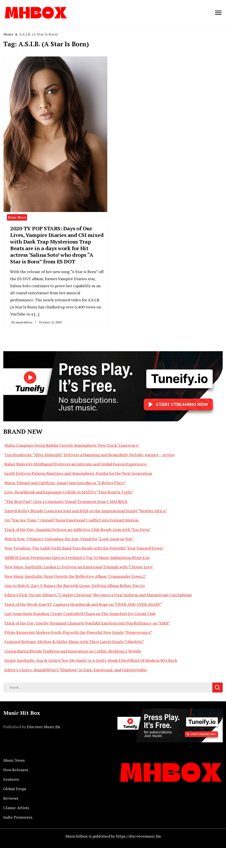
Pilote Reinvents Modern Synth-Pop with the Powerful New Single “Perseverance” (78, 632)
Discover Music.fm (43, 726)
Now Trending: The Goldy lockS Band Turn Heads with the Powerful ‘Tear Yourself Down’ (84, 548)
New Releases (15, 769)
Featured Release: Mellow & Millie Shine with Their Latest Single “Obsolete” (74, 641)
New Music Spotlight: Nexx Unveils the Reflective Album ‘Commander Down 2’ (75, 576)
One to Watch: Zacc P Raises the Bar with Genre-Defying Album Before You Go (74, 585)
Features (11, 779)
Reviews (10, 798)
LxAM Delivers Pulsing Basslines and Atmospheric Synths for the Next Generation (78, 473)
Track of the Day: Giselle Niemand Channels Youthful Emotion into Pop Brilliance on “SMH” (87, 623)
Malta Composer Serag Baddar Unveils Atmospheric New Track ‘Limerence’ (71, 445)
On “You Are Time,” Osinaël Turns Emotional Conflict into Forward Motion (71, 520)
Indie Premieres (17, 817)
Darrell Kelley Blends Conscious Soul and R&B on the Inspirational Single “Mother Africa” (85, 510)
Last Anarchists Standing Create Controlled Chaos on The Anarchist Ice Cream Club (79, 613)
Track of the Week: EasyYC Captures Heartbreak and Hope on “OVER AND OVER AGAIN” (83, 604)
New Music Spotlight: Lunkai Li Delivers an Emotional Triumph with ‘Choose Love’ (78, 566)
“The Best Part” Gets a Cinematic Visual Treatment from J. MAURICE (66, 501)
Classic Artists (16, 807)
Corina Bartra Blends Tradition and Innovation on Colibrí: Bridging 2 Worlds (72, 651)
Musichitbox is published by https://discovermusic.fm (113, 836)
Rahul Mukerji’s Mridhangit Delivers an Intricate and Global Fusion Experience (75, 464)
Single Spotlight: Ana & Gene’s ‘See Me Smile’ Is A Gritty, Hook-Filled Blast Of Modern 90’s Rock (90, 660)
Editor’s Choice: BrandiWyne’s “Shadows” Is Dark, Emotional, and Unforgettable (75, 669)
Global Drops (14, 788)
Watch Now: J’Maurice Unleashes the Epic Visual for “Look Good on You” (69, 538)
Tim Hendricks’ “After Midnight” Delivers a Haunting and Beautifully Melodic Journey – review (89, 454)
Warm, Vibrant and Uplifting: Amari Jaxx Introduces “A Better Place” (65, 482)
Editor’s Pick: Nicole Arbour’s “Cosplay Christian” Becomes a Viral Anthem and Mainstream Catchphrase (98, 594)
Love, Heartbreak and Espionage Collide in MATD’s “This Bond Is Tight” (69, 492)
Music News (17, 217)
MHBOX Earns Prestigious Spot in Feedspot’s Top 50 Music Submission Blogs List (77, 557)
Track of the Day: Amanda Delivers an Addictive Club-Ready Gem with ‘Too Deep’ (77, 529)
